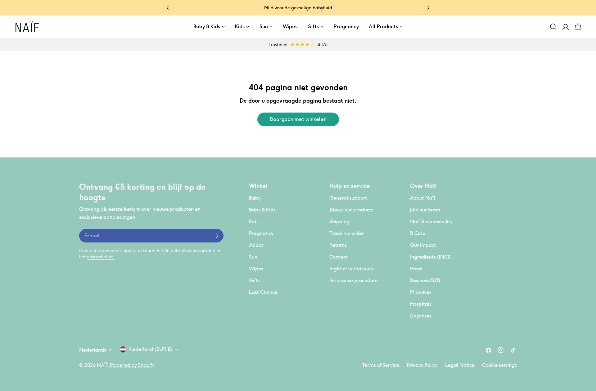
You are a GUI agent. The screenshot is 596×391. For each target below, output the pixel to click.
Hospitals (420, 304)
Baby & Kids (262, 210)
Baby (255, 198)
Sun (253, 257)
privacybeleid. (101, 257)
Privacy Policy (422, 365)
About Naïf (422, 198)
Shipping (339, 221)
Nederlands (92, 350)
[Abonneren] (217, 236)
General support (348, 198)
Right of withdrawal (352, 268)
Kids (254, 221)
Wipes (256, 268)
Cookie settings (499, 365)
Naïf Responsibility (431, 221)
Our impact (423, 245)
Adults (256, 245)
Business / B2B (425, 280)
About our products (351, 210)
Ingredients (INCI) (430, 257)
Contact (338, 257)
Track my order (346, 233)
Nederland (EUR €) (150, 349)
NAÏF (102, 365)
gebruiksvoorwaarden (193, 250)
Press (416, 268)
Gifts (254, 280)
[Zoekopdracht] (553, 26)
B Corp (418, 233)
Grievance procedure (353, 280)
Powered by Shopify (132, 365)
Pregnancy (261, 233)
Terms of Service (380, 365)
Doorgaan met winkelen (298, 119)
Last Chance (263, 292)
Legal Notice (460, 365)
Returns (338, 245)
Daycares (420, 316)
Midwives (420, 292)
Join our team (425, 210)
